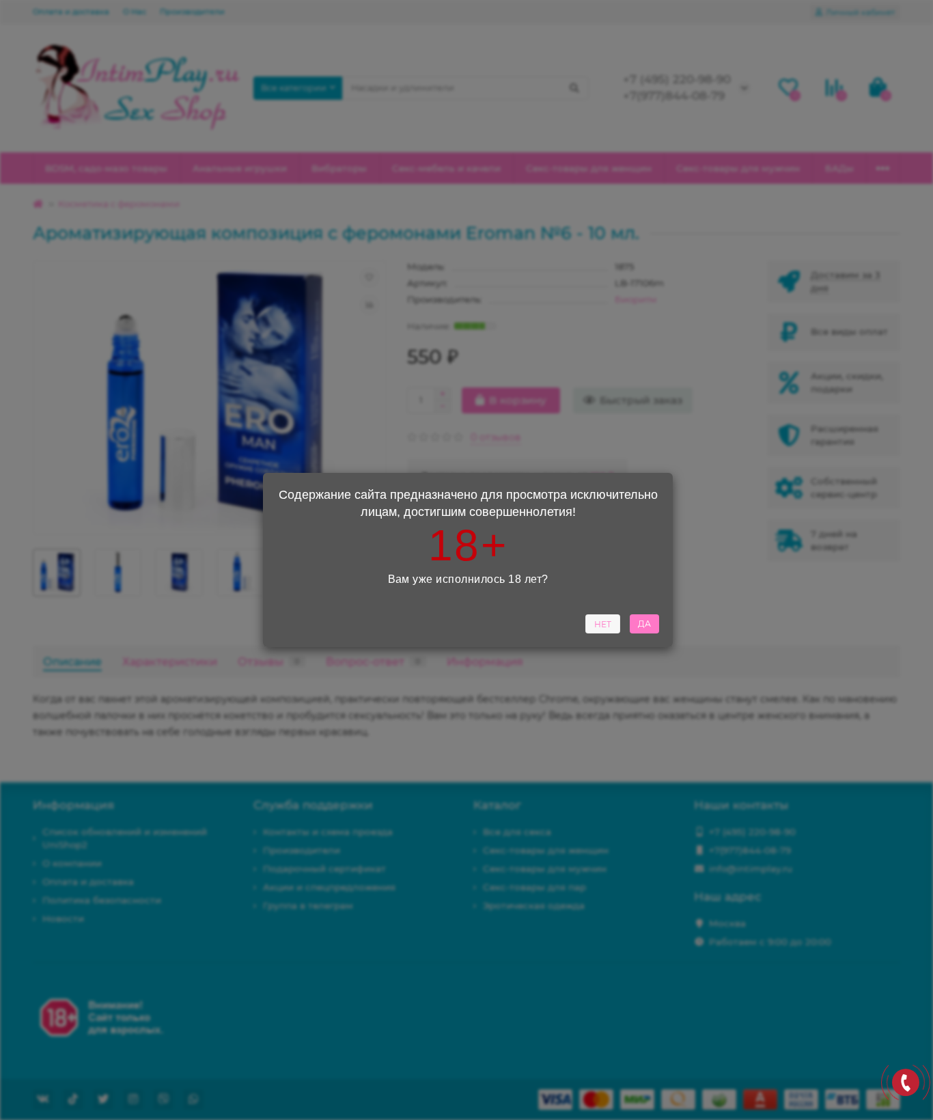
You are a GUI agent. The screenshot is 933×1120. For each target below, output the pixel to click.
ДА (644, 623)
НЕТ (602, 624)
